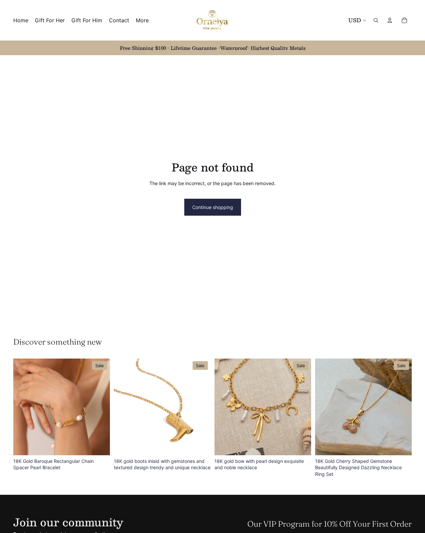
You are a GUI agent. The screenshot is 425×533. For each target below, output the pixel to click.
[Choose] (401, 445)
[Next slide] (100, 406)
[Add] (100, 445)
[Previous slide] (23, 406)
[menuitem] (142, 20)
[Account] (389, 20)
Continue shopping (212, 207)
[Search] (376, 20)
